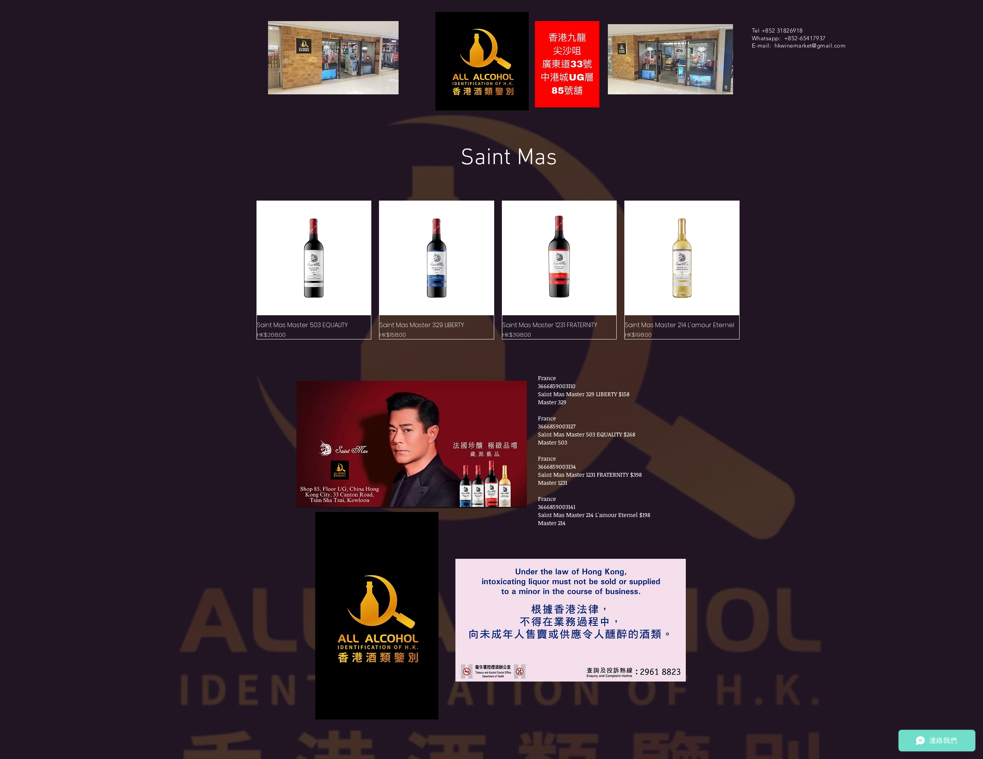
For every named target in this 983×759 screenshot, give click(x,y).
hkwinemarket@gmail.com (810, 45)
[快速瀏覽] (314, 258)
